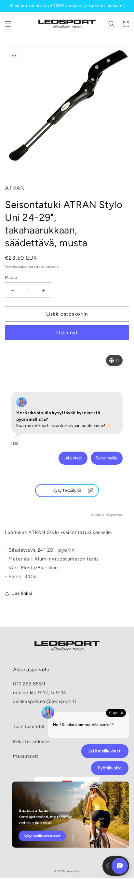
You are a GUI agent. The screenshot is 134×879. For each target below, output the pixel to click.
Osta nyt (67, 333)
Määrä (11, 277)
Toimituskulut (16, 267)
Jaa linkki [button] (22, 593)
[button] (8, 24)
